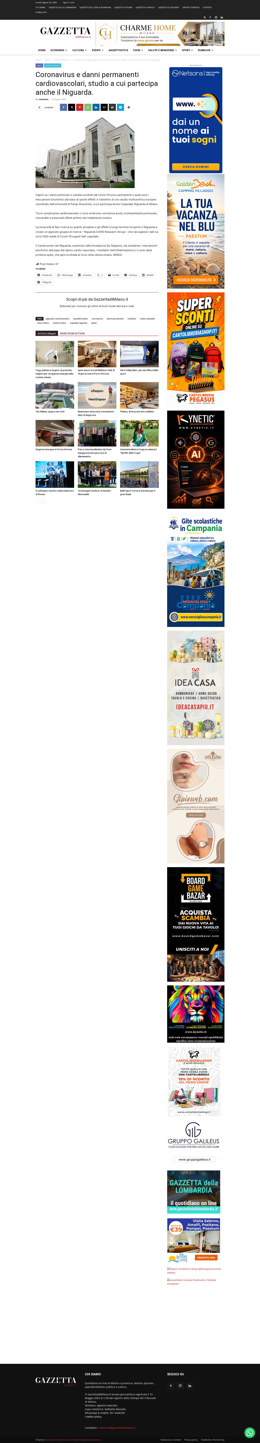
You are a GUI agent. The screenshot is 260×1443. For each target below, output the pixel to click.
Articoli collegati (47, 333)
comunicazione (67, 1439)
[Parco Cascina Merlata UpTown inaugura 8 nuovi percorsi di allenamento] (97, 433)
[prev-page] (38, 501)
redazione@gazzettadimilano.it (116, 1427)
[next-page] (43, 501)
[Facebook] (210, 17)
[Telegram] (120, 107)
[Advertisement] (195, 1327)
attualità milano (80, 318)
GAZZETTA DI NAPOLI (145, 7)
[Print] (112, 107)
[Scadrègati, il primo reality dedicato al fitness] (55, 474)
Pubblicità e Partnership (212, 1439)
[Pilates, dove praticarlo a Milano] (139, 395)
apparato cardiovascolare (57, 318)
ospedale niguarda (78, 323)
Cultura (78, 50)
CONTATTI (207, 7)
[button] (204, 17)
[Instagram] (216, 17)
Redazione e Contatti (171, 1439)
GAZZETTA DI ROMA (123, 7)
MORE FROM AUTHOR (72, 333)
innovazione (53, 1439)
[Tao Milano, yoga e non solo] (55, 395)
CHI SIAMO (40, 7)
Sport (186, 50)
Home (42, 50)
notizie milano (59, 323)
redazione (43, 99)
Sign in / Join (68, 2)
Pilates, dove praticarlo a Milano (137, 411)
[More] (128, 107)
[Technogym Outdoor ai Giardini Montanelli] (97, 474)
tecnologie (81, 1439)
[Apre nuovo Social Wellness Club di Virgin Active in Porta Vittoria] (97, 354)
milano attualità (147, 318)
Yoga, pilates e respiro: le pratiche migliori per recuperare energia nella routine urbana (54, 374)
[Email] (104, 107)
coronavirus (97, 318)
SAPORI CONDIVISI (191, 7)
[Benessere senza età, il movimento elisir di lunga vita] (97, 395)
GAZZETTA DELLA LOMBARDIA (62, 7)
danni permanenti (115, 318)
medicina (132, 318)
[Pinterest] (79, 107)
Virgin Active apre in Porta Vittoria (54, 449)
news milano (43, 323)
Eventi (96, 50)
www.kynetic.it (94, 1439)
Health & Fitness (62, 59)
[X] (71, 107)
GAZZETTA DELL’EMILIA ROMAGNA (95, 7)
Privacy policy (191, 1439)
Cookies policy (93, 1416)
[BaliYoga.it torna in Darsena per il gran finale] (139, 474)
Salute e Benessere (161, 50)
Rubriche (204, 50)
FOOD (136, 50)
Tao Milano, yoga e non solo (50, 411)
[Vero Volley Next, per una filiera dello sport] (139, 354)
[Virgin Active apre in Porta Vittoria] (55, 433)
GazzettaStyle (118, 50)
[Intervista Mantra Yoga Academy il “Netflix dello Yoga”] (139, 433)
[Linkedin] (221, 17)
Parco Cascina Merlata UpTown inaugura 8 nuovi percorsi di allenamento (94, 453)
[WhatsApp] (87, 107)
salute (94, 323)
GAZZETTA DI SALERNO (168, 7)
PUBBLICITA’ (41, 12)
